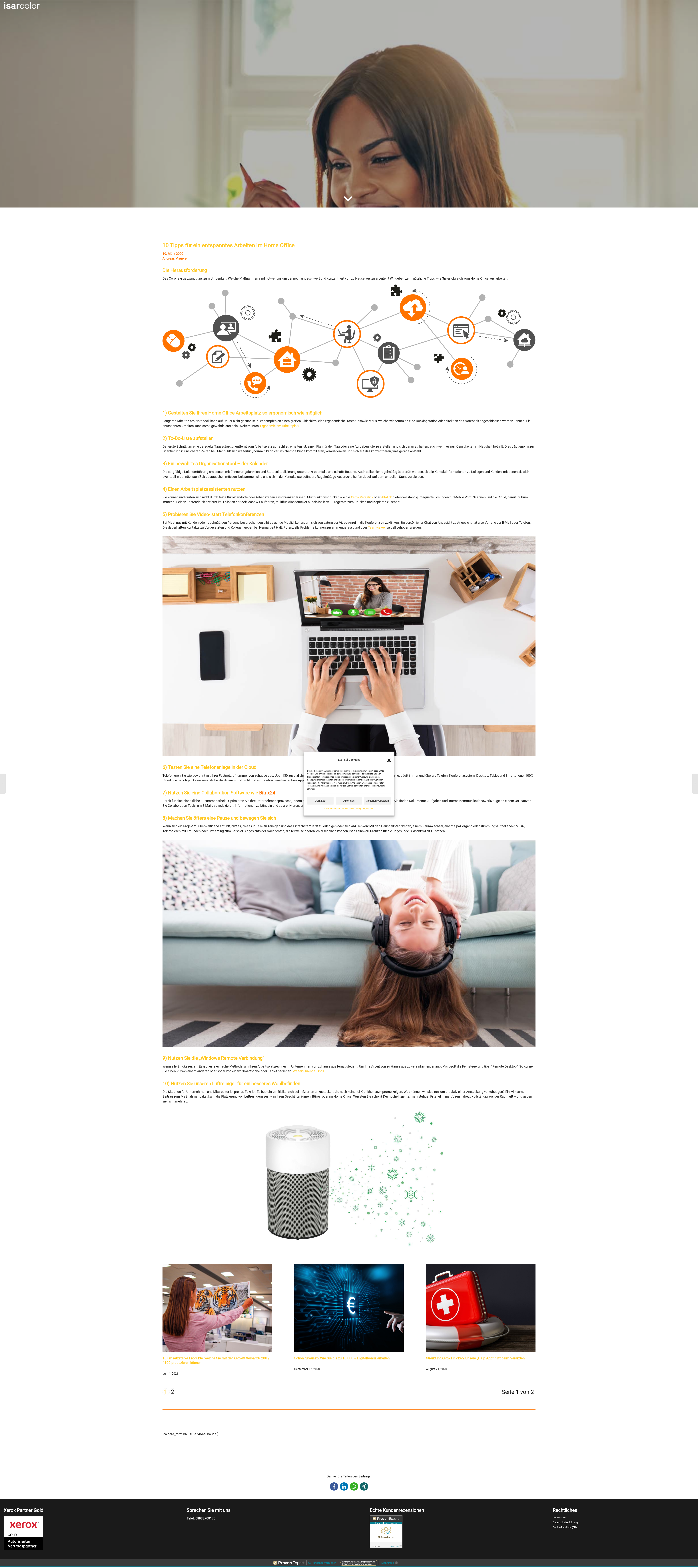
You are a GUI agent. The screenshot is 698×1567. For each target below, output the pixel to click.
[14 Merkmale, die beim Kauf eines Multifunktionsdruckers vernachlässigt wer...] (3, 784)
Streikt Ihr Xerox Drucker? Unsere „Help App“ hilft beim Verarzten (475, 1358)
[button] (389, 760)
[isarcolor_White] (22, 6)
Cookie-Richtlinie (332, 809)
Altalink (386, 497)
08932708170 (205, 1518)
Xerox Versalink (361, 497)
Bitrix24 (267, 792)
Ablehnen (348, 800)
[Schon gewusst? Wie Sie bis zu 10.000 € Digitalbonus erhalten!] (349, 1307)
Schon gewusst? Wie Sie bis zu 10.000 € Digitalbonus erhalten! (342, 1358)
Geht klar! (320, 800)
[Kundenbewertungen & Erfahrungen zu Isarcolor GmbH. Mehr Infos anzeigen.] (386, 1545)
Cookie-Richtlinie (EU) (565, 1527)
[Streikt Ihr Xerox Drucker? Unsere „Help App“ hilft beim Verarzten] (480, 1307)
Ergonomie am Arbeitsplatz (279, 426)
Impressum (368, 809)
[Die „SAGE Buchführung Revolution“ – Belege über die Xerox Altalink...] (695, 784)
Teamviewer (377, 527)
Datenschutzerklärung (351, 809)
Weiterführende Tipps (308, 1071)
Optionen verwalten (377, 800)
